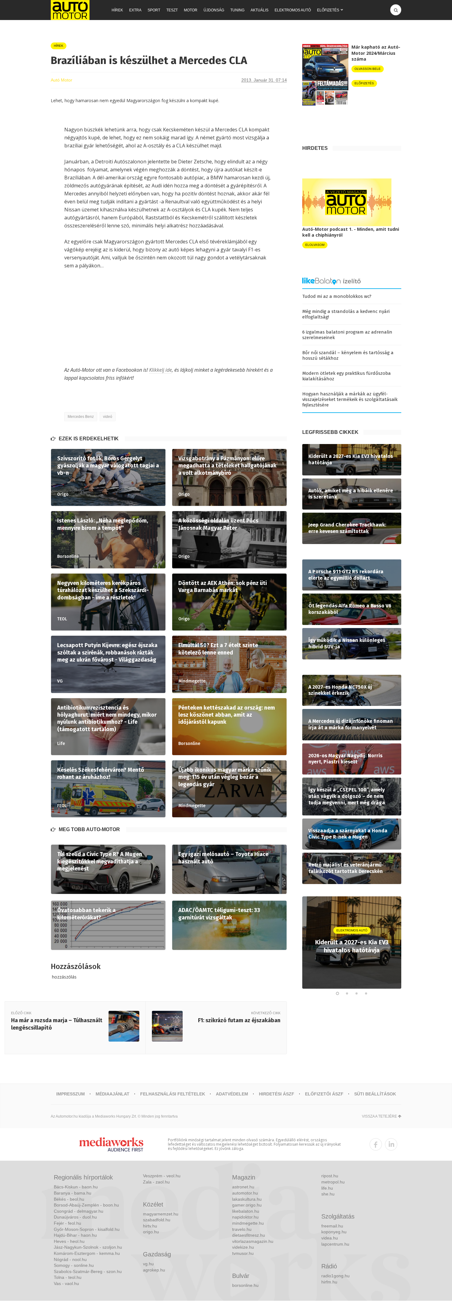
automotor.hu (245, 1193)
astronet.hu (243, 1186)
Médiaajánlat (112, 1093)
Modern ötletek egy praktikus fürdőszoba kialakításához (346, 376)
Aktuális (259, 10)
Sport (154, 10)
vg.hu (148, 1263)
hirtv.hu (150, 1225)
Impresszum (70, 1093)
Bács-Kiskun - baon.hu (76, 1186)
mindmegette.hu (248, 1223)
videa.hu (329, 1237)
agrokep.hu (154, 1269)
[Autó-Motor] (70, 10)
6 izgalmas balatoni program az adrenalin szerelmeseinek (347, 334)
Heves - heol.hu (69, 1241)
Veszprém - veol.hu (161, 1175)
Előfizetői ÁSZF (324, 1093)
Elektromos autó (293, 10)
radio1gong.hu (335, 1275)
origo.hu (151, 1231)
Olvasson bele (368, 68)
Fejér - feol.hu (67, 1223)
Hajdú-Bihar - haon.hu (75, 1235)
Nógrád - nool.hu (70, 1259)
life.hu (327, 1188)
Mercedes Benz (81, 416)
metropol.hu (333, 1181)
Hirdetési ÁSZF (276, 1093)
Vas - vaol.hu (66, 1283)
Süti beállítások (375, 1093)
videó (107, 416)
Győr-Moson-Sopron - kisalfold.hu (87, 1229)
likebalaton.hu (245, 1211)
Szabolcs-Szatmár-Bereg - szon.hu (88, 1271)
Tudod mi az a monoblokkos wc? (336, 296)
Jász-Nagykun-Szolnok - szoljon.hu (88, 1247)
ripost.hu (329, 1175)
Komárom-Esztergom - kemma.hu (87, 1253)
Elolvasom (314, 244)
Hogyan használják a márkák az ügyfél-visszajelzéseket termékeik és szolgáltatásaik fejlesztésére (350, 399)
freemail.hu (332, 1225)
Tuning (237, 10)
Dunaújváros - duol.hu (75, 1217)
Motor (190, 10)
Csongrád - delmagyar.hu (78, 1211)
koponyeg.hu (334, 1231)
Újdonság (214, 10)
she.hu (328, 1193)
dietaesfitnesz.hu (248, 1235)
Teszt (172, 10)
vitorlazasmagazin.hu (252, 1241)
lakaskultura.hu (247, 1199)
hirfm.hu (329, 1281)
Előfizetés (328, 10)
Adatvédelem (232, 1093)
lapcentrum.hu (335, 1244)
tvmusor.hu (243, 1253)
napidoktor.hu (245, 1217)
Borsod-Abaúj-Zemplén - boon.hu (86, 1205)
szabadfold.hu (156, 1219)
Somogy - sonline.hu (74, 1265)
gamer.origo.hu (247, 1205)
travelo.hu (242, 1229)
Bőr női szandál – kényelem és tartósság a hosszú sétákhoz (348, 355)
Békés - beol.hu (69, 1199)
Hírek (117, 10)
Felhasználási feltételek (172, 1093)
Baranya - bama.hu (72, 1193)
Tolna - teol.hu (67, 1277)
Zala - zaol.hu (156, 1181)
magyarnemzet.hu (160, 1213)
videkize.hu (243, 1247)
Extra (135, 10)
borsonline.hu (245, 1285)
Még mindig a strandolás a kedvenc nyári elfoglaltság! (346, 314)
